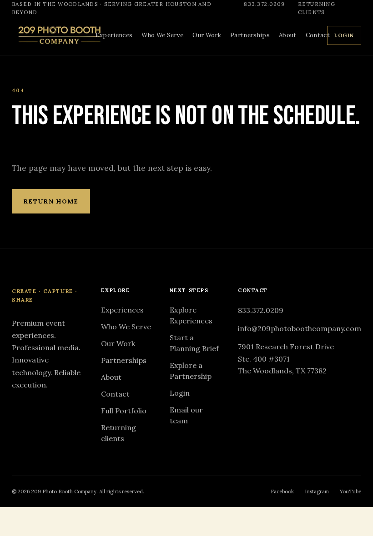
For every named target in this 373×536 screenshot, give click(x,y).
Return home (51, 201)
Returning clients (316, 7)
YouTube (350, 491)
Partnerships (250, 35)
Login (344, 35)
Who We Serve (162, 35)
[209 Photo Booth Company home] (59, 35)
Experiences (114, 35)
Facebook (282, 491)
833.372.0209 (264, 3)
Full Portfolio (123, 410)
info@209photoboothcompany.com (299, 328)
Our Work (206, 35)
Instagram (317, 491)
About (288, 35)
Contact (318, 35)
